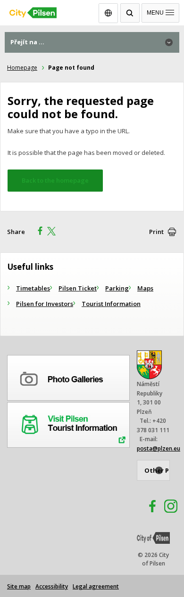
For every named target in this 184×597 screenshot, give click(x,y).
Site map (19, 586)
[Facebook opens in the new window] (148, 507)
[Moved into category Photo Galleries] (68, 376)
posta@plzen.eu (158, 448)
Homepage (22, 68)
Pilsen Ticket (78, 288)
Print (156, 231)
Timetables (33, 288)
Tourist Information (111, 303)
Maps (145, 288)
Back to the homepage (55, 180)
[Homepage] (92, 10)
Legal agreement (96, 586)
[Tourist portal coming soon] (68, 423)
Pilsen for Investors (44, 303)
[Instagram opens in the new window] (170, 507)
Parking (117, 288)
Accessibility (51, 586)
